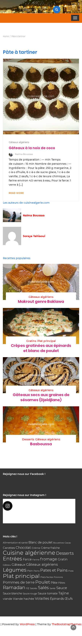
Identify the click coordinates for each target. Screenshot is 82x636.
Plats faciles (46, 577)
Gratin (63, 559)
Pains (36, 571)
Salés (43, 587)
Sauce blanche (12, 593)
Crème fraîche (50, 547)
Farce (27, 559)
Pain (30, 570)
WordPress (27, 624)
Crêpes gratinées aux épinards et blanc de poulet (41, 348)
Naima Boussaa (24, 154)
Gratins (31, 341)
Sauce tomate (48, 593)
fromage (48, 559)
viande (7, 598)
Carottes (9, 548)
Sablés (33, 588)
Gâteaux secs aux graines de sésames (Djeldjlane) (41, 397)
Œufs (69, 598)
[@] (39, 506)
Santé (52, 588)
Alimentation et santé (15, 542)
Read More (16, 193)
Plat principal (46, 341)
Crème (36, 547)
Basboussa (41, 444)
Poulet (42, 582)
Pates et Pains (54, 570)
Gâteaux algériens (19, 142)
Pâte (54, 582)
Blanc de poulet (40, 542)
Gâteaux (18, 564)
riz (27, 588)
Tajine (63, 593)
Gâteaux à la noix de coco (32, 148)
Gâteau (7, 565)
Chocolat (23, 547)
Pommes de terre (19, 582)
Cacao (68, 542)
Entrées (12, 559)
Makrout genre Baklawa (41, 301)
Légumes (15, 570)
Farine (35, 559)
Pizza (70, 571)
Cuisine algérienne (29, 552)
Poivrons (58, 577)
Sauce (61, 588)
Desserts (28, 439)
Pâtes (61, 582)
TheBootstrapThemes (66, 624)
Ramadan (14, 587)
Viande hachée (23, 598)
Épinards (57, 598)
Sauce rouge (30, 593)
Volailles (42, 598)
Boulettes (58, 542)
